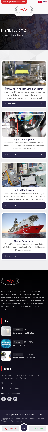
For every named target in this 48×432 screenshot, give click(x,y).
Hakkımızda (19, 414)
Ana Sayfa (5, 35)
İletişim (39, 414)
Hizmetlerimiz (30, 414)
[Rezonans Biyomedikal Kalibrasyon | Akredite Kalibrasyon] (24, 9)
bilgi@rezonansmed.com (15, 1)
